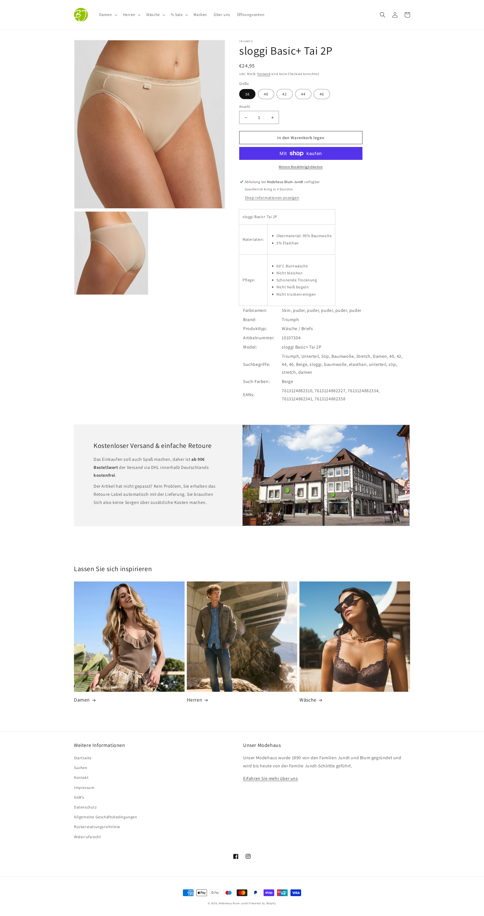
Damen (82, 700)
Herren (195, 700)
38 (247, 94)
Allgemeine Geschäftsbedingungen (105, 816)
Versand (263, 74)
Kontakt (81, 777)
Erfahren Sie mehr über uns (270, 778)
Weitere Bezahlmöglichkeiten (301, 167)
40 (266, 94)
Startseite (83, 757)
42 (284, 94)
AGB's (79, 797)
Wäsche (308, 700)
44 (303, 94)
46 (322, 94)
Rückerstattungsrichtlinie (97, 826)
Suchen (80, 767)
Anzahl (244, 106)
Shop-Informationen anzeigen (272, 197)
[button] (108, 14)
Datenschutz (85, 807)
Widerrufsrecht (87, 836)
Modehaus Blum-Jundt (233, 903)
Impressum (84, 787)
